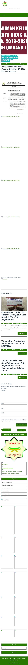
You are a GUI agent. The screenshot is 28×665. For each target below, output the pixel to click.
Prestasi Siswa (5, 499)
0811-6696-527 (4, 464)
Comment (3, 390)
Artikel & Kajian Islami (9, 55)
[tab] (14, 648)
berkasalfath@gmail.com (7, 468)
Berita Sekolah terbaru (10, 57)
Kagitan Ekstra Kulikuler (7, 488)
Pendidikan (5, 60)
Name (2, 403)
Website (2, 412)
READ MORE (23, 333)
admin (8, 64)
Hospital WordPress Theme (8, 658)
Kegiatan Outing (7, 59)
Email (2, 408)
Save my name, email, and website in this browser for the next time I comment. (13, 420)
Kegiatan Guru (5, 491)
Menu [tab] (3, 15)
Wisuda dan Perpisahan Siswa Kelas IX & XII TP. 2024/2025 (13, 343)
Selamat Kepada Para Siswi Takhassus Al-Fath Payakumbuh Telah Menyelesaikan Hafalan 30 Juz (13, 366)
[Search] (14, 648)
